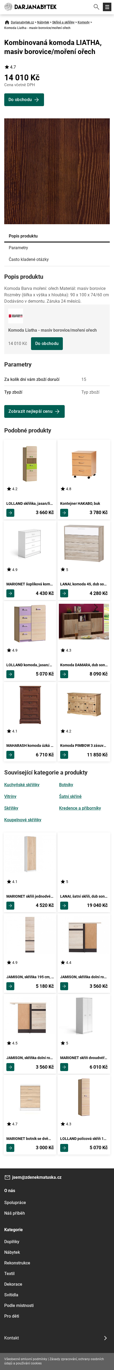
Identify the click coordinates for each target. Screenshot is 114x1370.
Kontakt (11, 1337)
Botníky (66, 784)
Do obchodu (47, 343)
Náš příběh (14, 1213)
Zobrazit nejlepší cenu (30, 411)
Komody (84, 22)
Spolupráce (15, 1202)
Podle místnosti (19, 1305)
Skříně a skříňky (63, 22)
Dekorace (13, 1284)
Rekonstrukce (17, 1262)
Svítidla (11, 1294)
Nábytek (43, 22)
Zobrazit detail (10, 513)
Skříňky (11, 808)
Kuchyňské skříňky (22, 784)
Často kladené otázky (29, 259)
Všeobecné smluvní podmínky (25, 1359)
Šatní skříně (70, 796)
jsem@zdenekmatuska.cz (37, 1177)
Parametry (18, 247)
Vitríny (10, 796)
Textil (9, 1273)
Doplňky (11, 1241)
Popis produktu (23, 236)
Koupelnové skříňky (22, 819)
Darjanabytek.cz (22, 22)
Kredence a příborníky (80, 808)
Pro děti (11, 1316)
